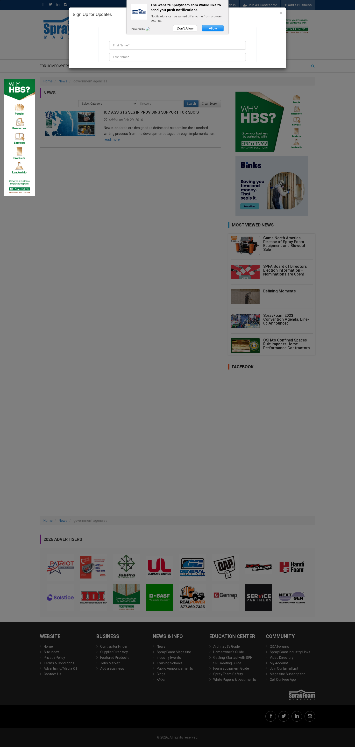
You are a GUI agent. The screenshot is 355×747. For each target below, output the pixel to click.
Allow (213, 28)
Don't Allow (185, 28)
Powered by (138, 28)
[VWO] (150, 28)
